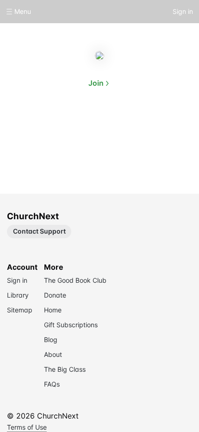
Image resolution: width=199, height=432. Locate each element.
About (70, 126)
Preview (129, 126)
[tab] (70, 127)
